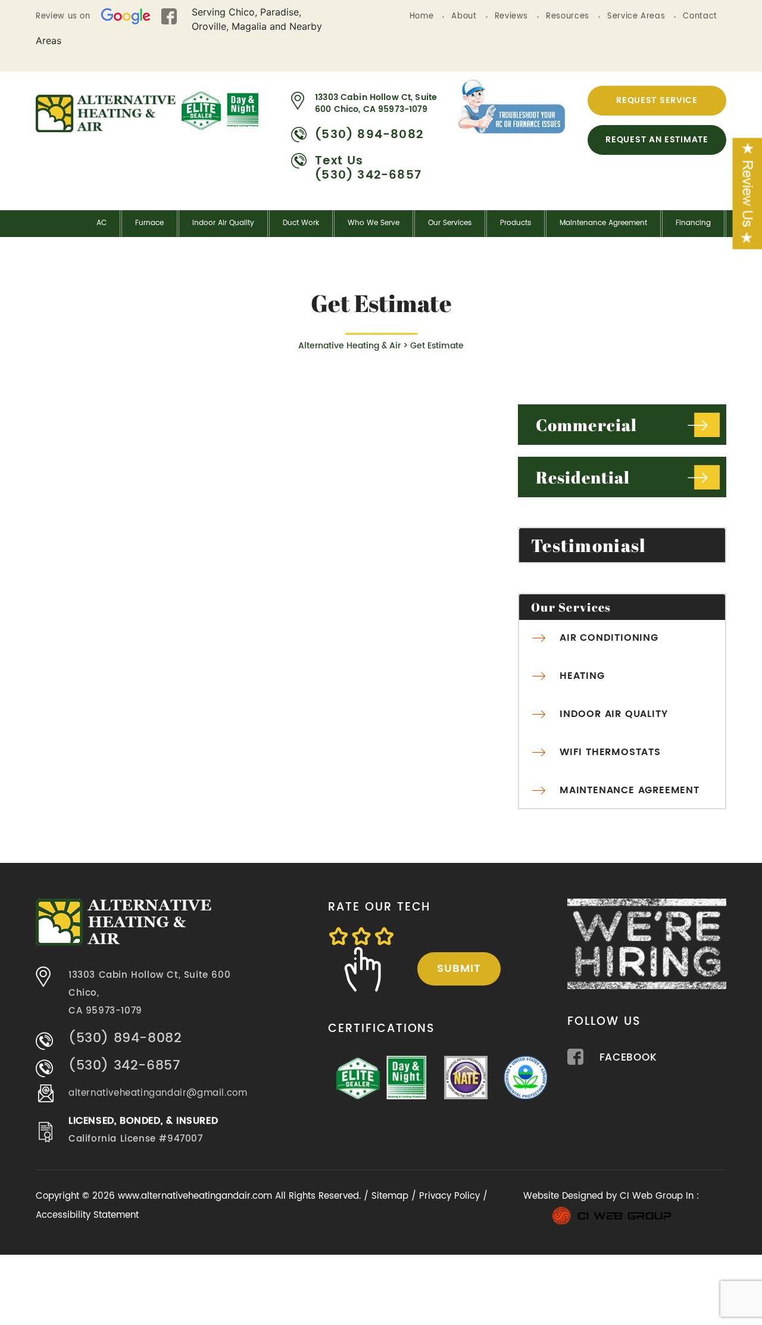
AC (101, 223)
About (463, 17)
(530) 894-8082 (369, 135)
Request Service (657, 100)
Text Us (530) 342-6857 (368, 168)
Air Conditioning (609, 638)
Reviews (512, 17)
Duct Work (301, 223)
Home (422, 17)
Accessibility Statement (87, 1215)
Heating (582, 676)
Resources (567, 17)
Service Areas (636, 17)
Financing (693, 223)
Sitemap (389, 1196)
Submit (458, 968)
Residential (583, 477)
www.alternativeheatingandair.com (196, 1196)
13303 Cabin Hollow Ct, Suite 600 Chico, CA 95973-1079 (376, 104)
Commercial (586, 424)
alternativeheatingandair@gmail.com (157, 1093)
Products (515, 223)
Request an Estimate (656, 139)
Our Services (449, 223)
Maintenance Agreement (603, 223)
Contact (700, 17)
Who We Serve (373, 223)
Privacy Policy (449, 1196)
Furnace (149, 223)
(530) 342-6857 (124, 1066)
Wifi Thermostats (610, 752)
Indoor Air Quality (223, 223)
